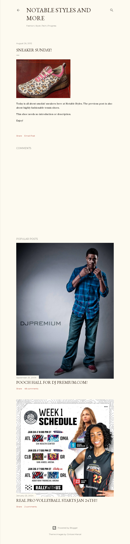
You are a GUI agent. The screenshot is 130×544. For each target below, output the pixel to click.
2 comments (30, 506)
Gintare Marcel (74, 534)
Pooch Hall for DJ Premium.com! (52, 382)
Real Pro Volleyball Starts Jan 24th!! (56, 500)
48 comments (31, 388)
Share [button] (19, 135)
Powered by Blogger (68, 528)
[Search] (112, 9)
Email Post (29, 135)
